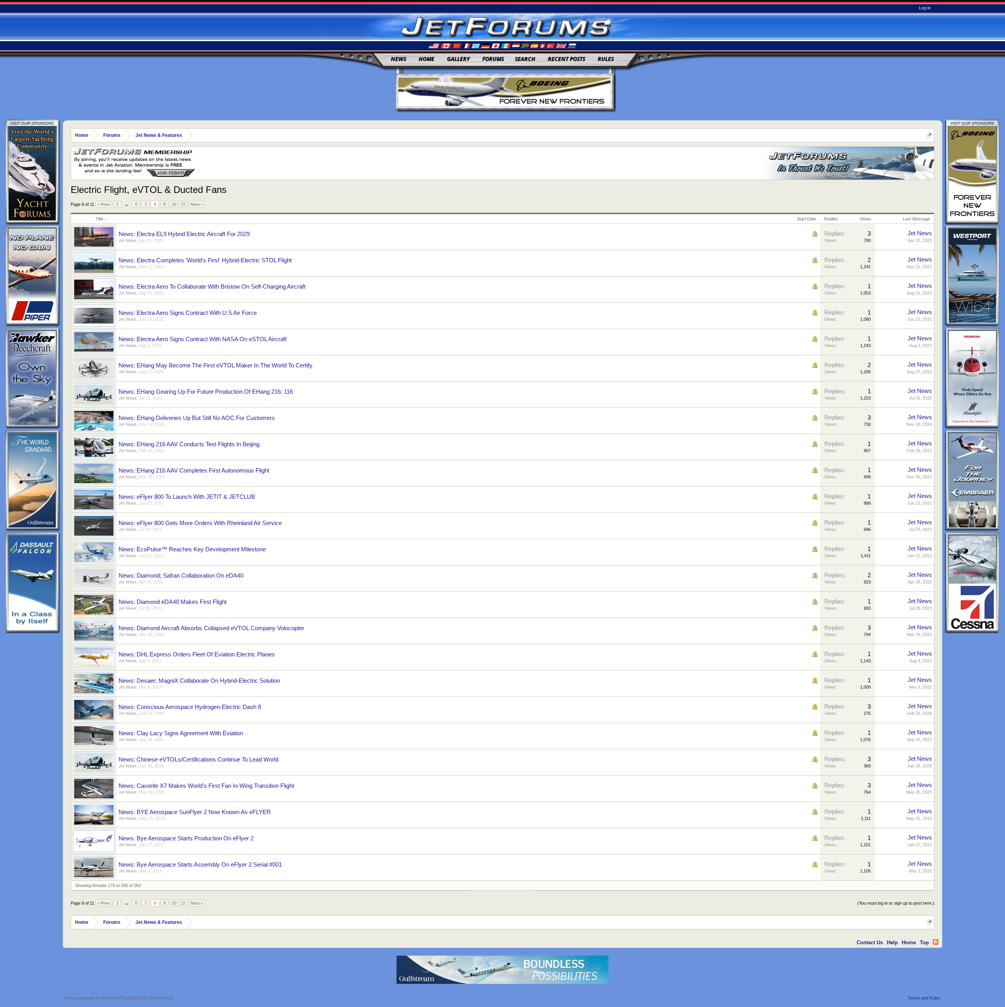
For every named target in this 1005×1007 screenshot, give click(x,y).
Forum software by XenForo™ (119, 998)
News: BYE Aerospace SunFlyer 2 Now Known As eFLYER (195, 812)
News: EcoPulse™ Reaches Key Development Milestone (192, 549)
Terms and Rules (924, 998)
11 (183, 204)
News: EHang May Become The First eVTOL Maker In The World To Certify (215, 365)
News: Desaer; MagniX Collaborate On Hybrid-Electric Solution (199, 681)
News (398, 59)
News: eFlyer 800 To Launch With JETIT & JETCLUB (187, 497)
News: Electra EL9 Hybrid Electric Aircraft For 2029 (184, 234)
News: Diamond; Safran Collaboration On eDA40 (181, 576)
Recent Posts (566, 59)
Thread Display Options (502, 893)
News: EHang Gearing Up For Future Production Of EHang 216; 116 (206, 392)
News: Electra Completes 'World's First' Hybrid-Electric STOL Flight (205, 260)
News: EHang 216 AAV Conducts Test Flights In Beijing (189, 444)
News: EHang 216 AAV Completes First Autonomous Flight (194, 470)
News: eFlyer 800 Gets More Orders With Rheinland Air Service (200, 523)
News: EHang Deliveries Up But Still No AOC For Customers (197, 418)
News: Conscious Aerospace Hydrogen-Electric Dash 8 (190, 707)
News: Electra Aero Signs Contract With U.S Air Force (188, 313)
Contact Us (870, 942)
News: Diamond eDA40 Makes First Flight (173, 602)
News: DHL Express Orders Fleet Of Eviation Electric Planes (197, 654)
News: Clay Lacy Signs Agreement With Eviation (181, 733)
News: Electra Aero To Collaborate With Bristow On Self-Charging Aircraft (212, 287)
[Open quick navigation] (929, 135)
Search (525, 59)
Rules (606, 59)
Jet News (128, 240)
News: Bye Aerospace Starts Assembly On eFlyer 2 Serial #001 (200, 865)
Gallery (458, 59)
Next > (196, 204)
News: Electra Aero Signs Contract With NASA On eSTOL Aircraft (203, 339)
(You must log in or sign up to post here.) (895, 903)
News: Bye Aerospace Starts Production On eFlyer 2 (186, 838)
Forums (493, 59)
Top (924, 942)
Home (427, 59)
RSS (935, 942)
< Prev (103, 204)
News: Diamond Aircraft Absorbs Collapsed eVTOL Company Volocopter (211, 628)
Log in (924, 7)
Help (892, 942)
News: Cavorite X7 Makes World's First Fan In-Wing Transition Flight (206, 786)
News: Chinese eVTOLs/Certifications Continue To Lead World (198, 759)
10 (174, 204)
